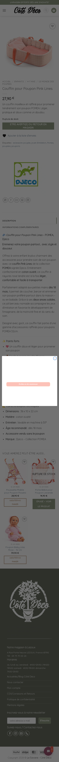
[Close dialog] (54, 358)
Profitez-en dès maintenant (28, 384)
